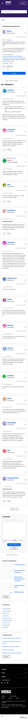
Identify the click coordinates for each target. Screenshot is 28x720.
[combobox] (14, 11)
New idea (14, 158)
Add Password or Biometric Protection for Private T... (19, 578)
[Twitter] (2, 682)
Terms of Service (13, 696)
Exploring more (5, 618)
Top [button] (2, 716)
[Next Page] (17, 509)
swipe (5, 66)
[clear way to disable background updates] (22, 81)
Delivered (9, 39)
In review (4, 615)
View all (6, 596)
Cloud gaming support (19, 564)
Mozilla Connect (8, 3)
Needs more (5, 613)
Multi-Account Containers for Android (11, 646)
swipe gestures (10, 66)
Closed (4, 627)
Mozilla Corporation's (7, 701)
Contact (17, 698)
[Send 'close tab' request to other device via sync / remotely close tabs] (19, 81)
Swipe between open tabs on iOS (11, 26)
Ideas (3, 19)
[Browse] (2, 3)
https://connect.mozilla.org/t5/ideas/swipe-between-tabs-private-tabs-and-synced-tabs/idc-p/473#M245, (14, 58)
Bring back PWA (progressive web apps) (11, 638)
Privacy (2, 698)
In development (6, 620)
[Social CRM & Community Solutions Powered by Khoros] (24, 717)
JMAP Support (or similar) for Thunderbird (12, 652)
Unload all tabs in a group (8, 649)
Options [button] (26, 19)
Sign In (23, 3)
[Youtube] (7, 682)
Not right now (5, 622)
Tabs (11, 63)
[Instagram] (4, 682)
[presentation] (3, 520)
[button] (4, 68)
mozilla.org (3, 696)
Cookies (10, 698)
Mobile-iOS (5, 63)
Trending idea (5, 611)
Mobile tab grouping (19, 592)
